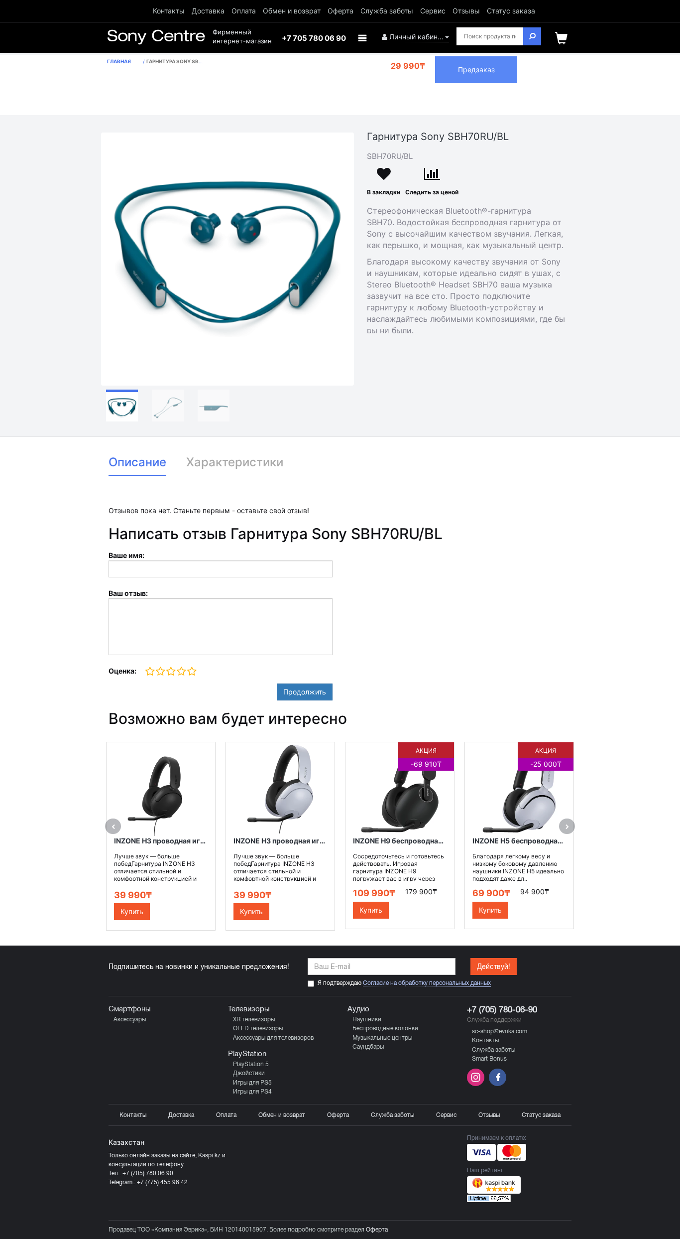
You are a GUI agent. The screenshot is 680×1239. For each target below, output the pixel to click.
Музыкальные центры (382, 1037)
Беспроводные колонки (385, 1028)
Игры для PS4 (252, 1091)
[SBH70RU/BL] (227, 259)
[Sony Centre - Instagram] (476, 1084)
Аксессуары (129, 1019)
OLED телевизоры (258, 1028)
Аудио (358, 1009)
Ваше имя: (126, 555)
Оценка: (122, 671)
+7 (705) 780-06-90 (502, 1009)
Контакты (169, 10)
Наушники (366, 1019)
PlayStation (247, 1054)
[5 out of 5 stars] (191, 672)
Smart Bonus (489, 1058)
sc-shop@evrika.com (499, 1031)
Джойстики (249, 1073)
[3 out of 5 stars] (170, 672)
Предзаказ (476, 69)
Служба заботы (386, 10)
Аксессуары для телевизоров (273, 1037)
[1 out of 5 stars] (150, 672)
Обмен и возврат (292, 10)
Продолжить (304, 692)
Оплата (243, 10)
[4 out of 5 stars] (181, 672)
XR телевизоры (254, 1019)
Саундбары (368, 1046)
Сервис (433, 10)
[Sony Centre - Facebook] (496, 1084)
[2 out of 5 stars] (160, 672)
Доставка (208, 10)
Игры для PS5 (252, 1082)
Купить (131, 911)
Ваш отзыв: (128, 593)
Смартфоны (130, 1009)
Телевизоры (249, 1009)
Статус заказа (511, 10)
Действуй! (493, 966)
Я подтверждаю (404, 982)
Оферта (340, 10)
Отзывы (466, 10)
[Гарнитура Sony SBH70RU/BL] (122, 405)
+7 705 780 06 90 (314, 38)
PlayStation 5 (251, 1064)
